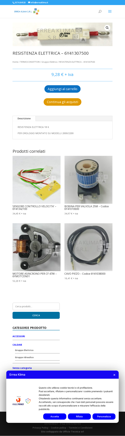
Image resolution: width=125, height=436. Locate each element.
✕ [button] (114, 375)
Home (15, 61)
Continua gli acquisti (62, 102)
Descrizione (24, 118)
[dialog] (62, 397)
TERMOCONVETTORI (30, 61)
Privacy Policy (41, 427)
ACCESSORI (19, 336)
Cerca (36, 315)
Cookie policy (59, 427)
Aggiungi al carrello (62, 89)
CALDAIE (17, 344)
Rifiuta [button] (79, 416)
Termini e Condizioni (80, 427)
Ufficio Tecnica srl (73, 431)
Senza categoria (22, 367)
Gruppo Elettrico (49, 61)
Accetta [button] (54, 416)
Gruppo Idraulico (24, 357)
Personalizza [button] (104, 416)
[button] (107, 28)
